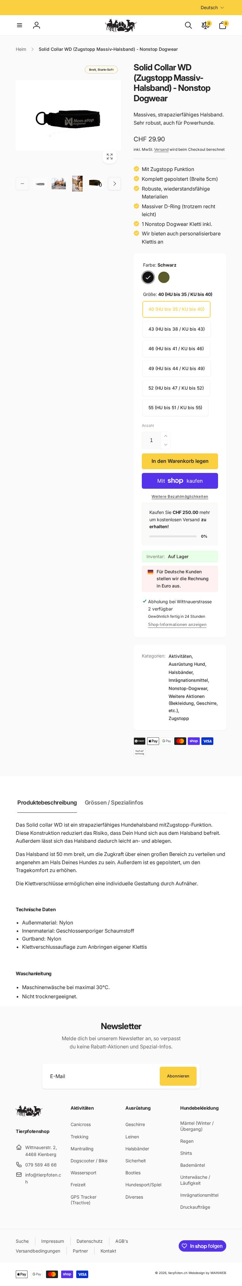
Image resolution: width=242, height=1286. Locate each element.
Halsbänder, (181, 672)
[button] (19, 25)
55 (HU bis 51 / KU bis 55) (175, 407)
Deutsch (209, 7)
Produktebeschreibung (47, 802)
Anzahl (148, 425)
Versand (161, 149)
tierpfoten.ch (177, 1273)
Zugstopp (179, 718)
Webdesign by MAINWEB (207, 1273)
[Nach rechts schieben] (114, 183)
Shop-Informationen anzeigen (177, 624)
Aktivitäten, (181, 656)
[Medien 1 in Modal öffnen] (68, 115)
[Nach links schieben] (22, 183)
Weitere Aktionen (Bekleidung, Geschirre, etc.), (193, 703)
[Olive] (164, 277)
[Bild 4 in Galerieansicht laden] (77, 184)
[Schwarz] (148, 277)
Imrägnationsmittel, (189, 680)
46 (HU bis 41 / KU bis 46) (176, 348)
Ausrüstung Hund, (187, 664)
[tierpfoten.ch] (29, 1115)
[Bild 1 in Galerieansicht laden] (40, 184)
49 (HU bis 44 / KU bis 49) (176, 368)
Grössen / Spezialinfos (114, 802)
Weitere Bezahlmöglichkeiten (180, 496)
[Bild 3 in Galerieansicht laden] (59, 184)
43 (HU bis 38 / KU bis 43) (176, 329)
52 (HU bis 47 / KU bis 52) (176, 388)
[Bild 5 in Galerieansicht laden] (96, 184)
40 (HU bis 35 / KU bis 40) (176, 309)
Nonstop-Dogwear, (188, 688)
